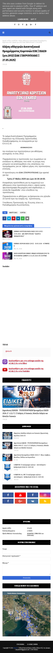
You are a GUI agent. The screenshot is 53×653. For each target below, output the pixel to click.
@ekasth (9, 351)
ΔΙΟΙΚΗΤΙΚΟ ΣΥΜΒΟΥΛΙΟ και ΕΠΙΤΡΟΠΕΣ (35, 534)
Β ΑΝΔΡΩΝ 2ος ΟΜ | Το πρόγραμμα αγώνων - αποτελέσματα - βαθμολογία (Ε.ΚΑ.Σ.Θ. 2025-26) (29, 476)
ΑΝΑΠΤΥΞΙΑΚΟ (13, 212)
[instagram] (18, 25)
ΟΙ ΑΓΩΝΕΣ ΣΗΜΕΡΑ (32, 644)
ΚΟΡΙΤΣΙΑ (14, 41)
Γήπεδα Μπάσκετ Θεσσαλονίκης (12, 533)
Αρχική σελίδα (6, 41)
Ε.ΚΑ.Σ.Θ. (15, 648)
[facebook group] (35, 25)
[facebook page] (23, 25)
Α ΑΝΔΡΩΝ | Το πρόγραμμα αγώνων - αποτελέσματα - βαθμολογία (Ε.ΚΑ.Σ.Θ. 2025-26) (30, 466)
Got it (33, 19)
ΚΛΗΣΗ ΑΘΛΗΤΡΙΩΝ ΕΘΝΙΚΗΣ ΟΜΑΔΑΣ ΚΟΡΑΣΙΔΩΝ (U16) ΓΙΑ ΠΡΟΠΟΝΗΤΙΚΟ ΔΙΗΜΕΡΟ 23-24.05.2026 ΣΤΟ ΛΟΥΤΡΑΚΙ (31, 254)
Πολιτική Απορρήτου (8, 531)
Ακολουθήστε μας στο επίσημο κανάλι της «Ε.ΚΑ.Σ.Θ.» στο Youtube (26, 369)
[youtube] (26, 25)
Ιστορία (29, 528)
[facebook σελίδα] (8, 501)
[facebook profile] (15, 25)
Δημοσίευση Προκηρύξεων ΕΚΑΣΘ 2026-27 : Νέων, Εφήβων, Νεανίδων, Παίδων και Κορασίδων (32, 456)
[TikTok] (8, 507)
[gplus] (31, 25)
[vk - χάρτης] (32, 501)
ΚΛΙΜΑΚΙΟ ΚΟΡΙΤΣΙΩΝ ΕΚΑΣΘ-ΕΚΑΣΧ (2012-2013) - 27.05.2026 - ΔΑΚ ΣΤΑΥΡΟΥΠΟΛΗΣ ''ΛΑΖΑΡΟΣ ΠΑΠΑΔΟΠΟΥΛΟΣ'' (28, 233)
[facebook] (8, 495)
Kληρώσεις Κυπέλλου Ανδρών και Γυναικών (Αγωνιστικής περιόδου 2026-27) (31, 434)
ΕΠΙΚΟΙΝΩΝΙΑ (20, 644)
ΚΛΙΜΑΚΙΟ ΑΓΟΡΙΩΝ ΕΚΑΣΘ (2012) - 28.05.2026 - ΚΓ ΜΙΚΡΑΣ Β (31, 245)
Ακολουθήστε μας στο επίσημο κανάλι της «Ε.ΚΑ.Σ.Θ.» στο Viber (26, 362)
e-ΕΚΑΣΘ (29, 531)
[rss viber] (45, 501)
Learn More (23, 19)
